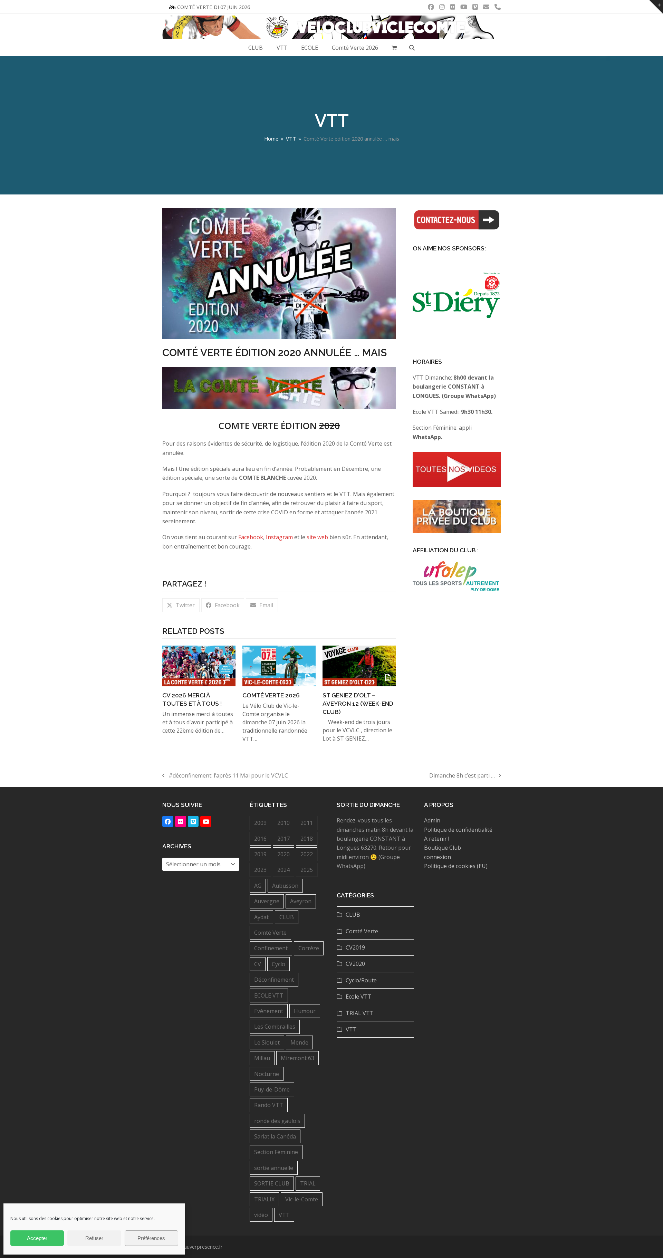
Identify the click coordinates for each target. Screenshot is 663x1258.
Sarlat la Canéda (275, 1136)
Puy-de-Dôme (272, 1089)
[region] (457, 303)
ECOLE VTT (269, 995)
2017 (283, 838)
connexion (437, 857)
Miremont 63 (297, 1058)
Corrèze (308, 948)
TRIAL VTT (360, 1013)
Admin (432, 820)
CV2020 (355, 964)
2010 (283, 823)
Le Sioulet (267, 1042)
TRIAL (308, 1183)
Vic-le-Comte (301, 1199)
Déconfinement (274, 979)
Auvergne (266, 901)
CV (257, 964)
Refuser (94, 1238)
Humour (305, 1011)
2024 (283, 870)
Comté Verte (270, 932)
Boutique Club (442, 847)
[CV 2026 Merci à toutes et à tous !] (199, 665)
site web (317, 537)
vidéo (261, 1215)
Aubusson (285, 885)
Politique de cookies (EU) (456, 866)
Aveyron (300, 901)
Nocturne (266, 1074)
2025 (306, 870)
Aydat (261, 917)
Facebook (250, 537)
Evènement (268, 1011)
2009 (260, 823)
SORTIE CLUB (271, 1183)
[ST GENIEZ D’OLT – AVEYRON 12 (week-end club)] (359, 665)
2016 (260, 838)
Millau (262, 1058)
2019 (260, 854)
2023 (260, 870)
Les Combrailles (274, 1026)
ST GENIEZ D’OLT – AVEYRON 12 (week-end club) (358, 703)
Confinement (271, 948)
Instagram (279, 537)
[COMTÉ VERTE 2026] (279, 665)
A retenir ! (436, 838)
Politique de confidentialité (458, 829)
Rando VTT (268, 1105)
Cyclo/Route (361, 980)
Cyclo (278, 964)
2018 (306, 838)
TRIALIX (264, 1199)
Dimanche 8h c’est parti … (462, 776)
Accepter (37, 1238)
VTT (284, 1215)
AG (257, 885)
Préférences (151, 1238)
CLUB (286, 917)
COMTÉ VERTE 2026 (271, 695)
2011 (306, 823)
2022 (306, 854)
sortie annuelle (273, 1168)
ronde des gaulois (277, 1121)
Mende (299, 1042)
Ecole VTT (359, 996)
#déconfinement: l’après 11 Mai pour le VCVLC (225, 776)
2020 (283, 854)
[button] (394, 47)
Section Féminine (276, 1152)
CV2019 (355, 947)
